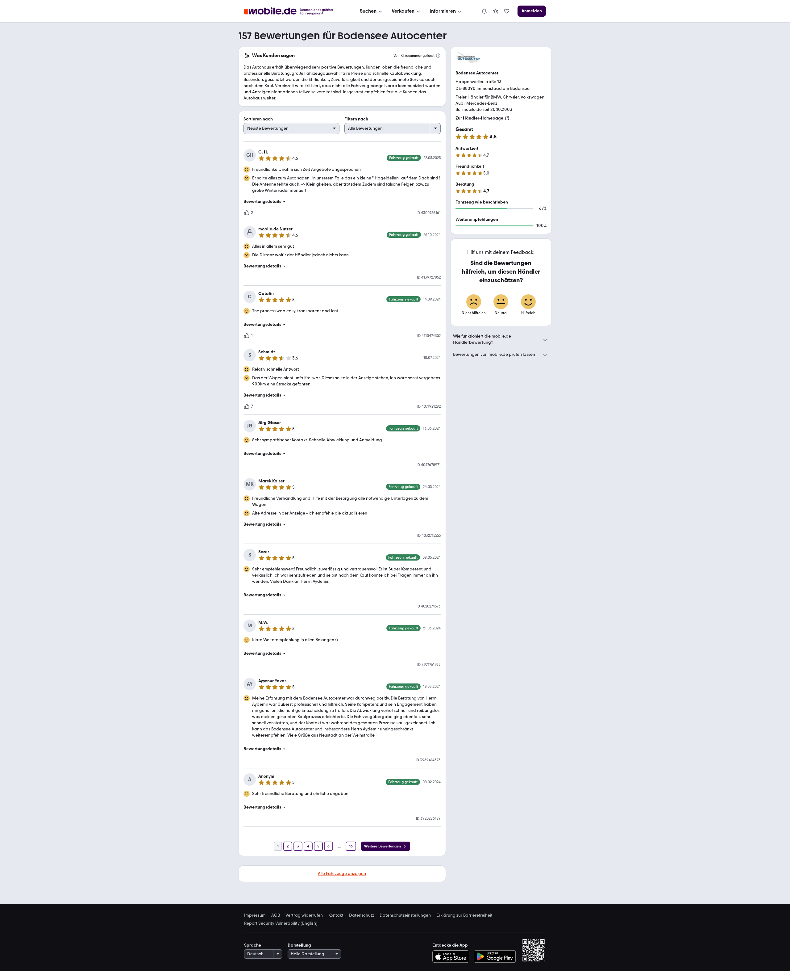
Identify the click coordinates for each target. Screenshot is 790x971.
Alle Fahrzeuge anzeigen (342, 873)
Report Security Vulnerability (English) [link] (281, 923)
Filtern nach (356, 119)
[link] (495, 11)
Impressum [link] (255, 915)
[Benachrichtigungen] (484, 11)
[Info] (438, 55)
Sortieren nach (258, 119)
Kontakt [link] (335, 915)
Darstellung (299, 945)
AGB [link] (275, 915)
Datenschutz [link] (361, 915)
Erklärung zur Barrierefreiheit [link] (464, 915)
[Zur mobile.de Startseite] (294, 11)
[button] (342, 202)
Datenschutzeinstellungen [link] (405, 915)
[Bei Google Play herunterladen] (495, 956)
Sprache (252, 945)
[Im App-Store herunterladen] (452, 956)
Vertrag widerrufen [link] (304, 915)
